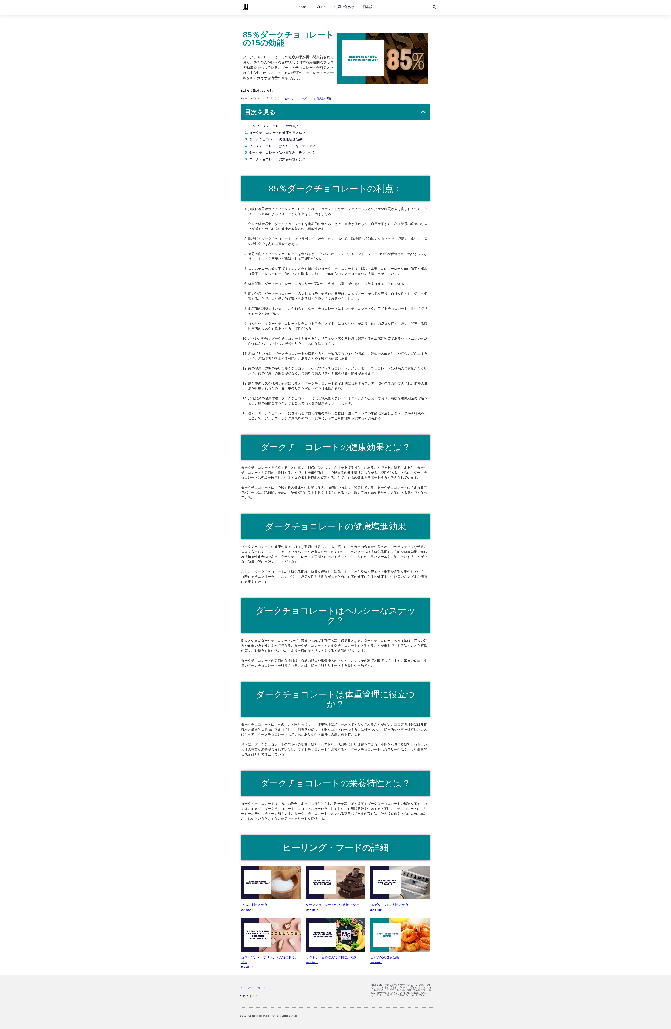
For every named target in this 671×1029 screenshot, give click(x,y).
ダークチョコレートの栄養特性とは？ (277, 159)
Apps (302, 7)
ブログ (320, 7)
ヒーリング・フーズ (296, 98)
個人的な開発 (324, 98)
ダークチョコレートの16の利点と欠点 (332, 905)
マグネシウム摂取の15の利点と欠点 (331, 957)
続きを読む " (247, 910)
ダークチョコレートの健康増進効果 (275, 139)
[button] (434, 6)
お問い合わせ (344, 7)
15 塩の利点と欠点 (254, 905)
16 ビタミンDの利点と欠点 (389, 905)
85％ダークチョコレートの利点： (273, 126)
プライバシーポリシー (254, 988)
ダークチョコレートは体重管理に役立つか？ (282, 153)
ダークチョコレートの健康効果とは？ (277, 133)
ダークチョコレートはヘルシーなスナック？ (282, 146)
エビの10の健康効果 (384, 957)
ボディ (311, 98)
